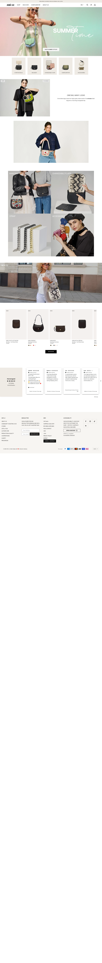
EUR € (95, 449)
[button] (24, 381)
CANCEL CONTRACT (49, 441)
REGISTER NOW (35, 434)
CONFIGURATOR (35, 5)
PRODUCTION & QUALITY (8, 433)
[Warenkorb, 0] (95, 5)
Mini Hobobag (32, 340)
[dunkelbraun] (29, 345)
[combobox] (82, 4)
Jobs (45, 433)
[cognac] (30, 345)
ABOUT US (4, 421)
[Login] (91, 5)
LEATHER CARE (5, 431)
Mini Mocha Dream (77, 340)
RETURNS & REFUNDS (49, 426)
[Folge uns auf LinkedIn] (86, 425)
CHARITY (4, 438)
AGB (45, 431)
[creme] (32, 345)
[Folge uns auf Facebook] (86, 421)
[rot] (33, 345)
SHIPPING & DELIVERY (49, 423)
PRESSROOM (5, 440)
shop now (51, 351)
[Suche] (87, 5)
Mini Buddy (53, 340)
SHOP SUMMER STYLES (51, 49)
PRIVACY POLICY (48, 435)
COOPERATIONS (6, 435)
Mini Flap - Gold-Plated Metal (12, 342)
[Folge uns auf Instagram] (90, 421)
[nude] (55, 345)
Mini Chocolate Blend (12, 340)
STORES (4, 426)
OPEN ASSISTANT (70, 430)
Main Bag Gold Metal (32, 342)
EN (82, 5)
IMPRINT (46, 438)
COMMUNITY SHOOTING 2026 (9, 423)
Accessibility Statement (69, 435)
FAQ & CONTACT (47, 428)
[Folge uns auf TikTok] (94, 421)
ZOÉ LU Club (5, 428)
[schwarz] (54, 345)
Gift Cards (46, 421)
